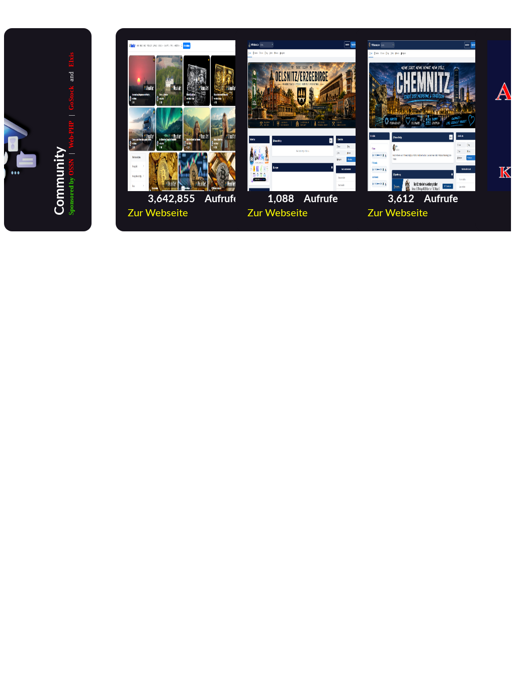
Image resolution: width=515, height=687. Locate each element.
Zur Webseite (158, 213)
